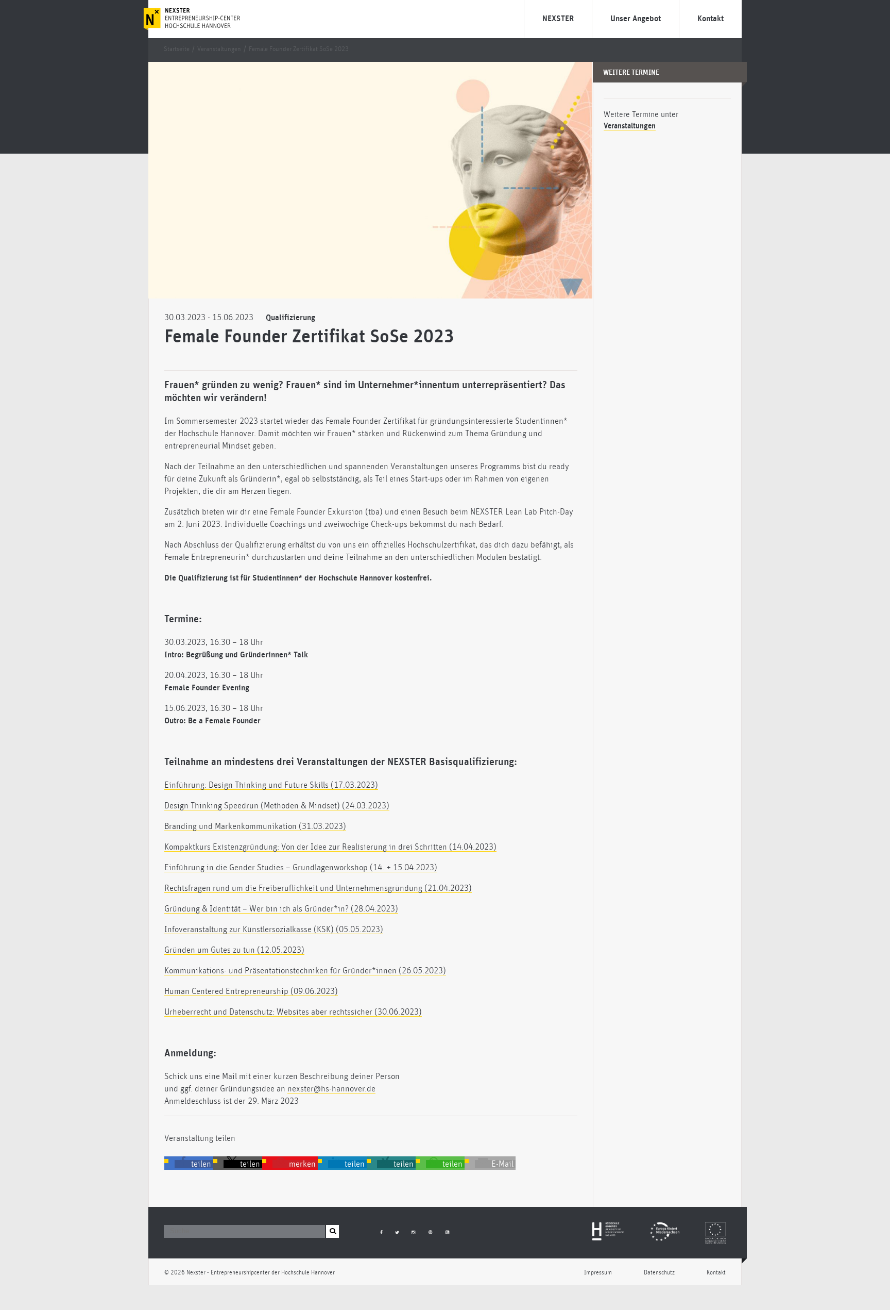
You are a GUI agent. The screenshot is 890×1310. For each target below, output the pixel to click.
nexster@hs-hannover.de (331, 1089)
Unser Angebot (635, 18)
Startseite (177, 49)
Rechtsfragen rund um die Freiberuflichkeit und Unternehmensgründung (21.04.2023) (318, 888)
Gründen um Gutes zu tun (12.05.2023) (234, 950)
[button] (194, 1164)
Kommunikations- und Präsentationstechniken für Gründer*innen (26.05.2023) (305, 971)
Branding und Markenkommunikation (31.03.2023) (255, 826)
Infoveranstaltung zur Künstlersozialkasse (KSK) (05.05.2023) (273, 929)
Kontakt (710, 18)
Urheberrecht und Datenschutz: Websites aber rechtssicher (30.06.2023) (293, 1012)
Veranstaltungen (219, 49)
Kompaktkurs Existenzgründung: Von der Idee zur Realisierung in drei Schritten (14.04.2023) (330, 847)
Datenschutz (659, 1272)
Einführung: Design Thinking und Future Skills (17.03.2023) (271, 785)
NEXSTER (558, 18)
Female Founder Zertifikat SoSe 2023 (299, 49)
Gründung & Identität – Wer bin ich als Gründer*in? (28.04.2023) (281, 909)
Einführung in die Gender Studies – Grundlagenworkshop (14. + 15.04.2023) (300, 868)
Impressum (598, 1272)
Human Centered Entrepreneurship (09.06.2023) (251, 991)
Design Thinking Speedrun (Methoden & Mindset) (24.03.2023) (276, 806)
